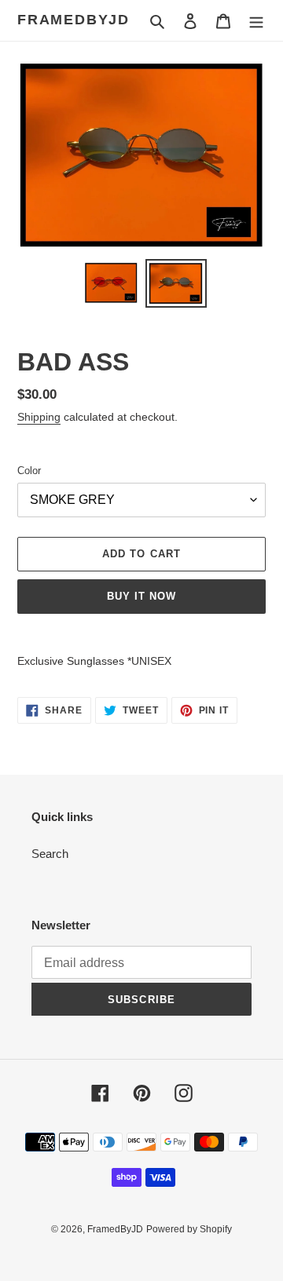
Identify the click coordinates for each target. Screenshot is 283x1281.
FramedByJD (73, 19)
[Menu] (256, 21)
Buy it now (141, 596)
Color (29, 470)
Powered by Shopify (189, 1229)
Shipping (39, 417)
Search (49, 853)
